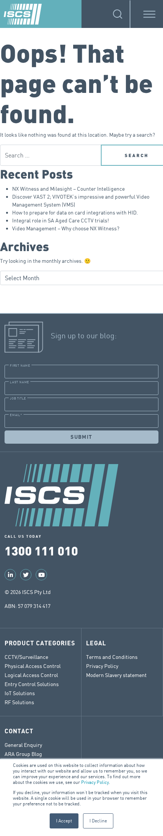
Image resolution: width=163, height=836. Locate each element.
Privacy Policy (95, 782)
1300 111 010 (41, 550)
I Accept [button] (64, 821)
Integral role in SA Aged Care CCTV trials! (60, 220)
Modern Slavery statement (116, 675)
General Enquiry (23, 745)
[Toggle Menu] (149, 14)
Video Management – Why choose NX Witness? (65, 228)
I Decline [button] (98, 821)
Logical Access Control (31, 675)
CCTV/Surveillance (26, 657)
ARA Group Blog (23, 754)
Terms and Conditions (112, 657)
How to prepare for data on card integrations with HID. (75, 212)
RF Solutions (19, 702)
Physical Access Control (33, 666)
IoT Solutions (20, 693)
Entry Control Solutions (32, 684)
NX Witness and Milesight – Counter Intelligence (68, 188)
